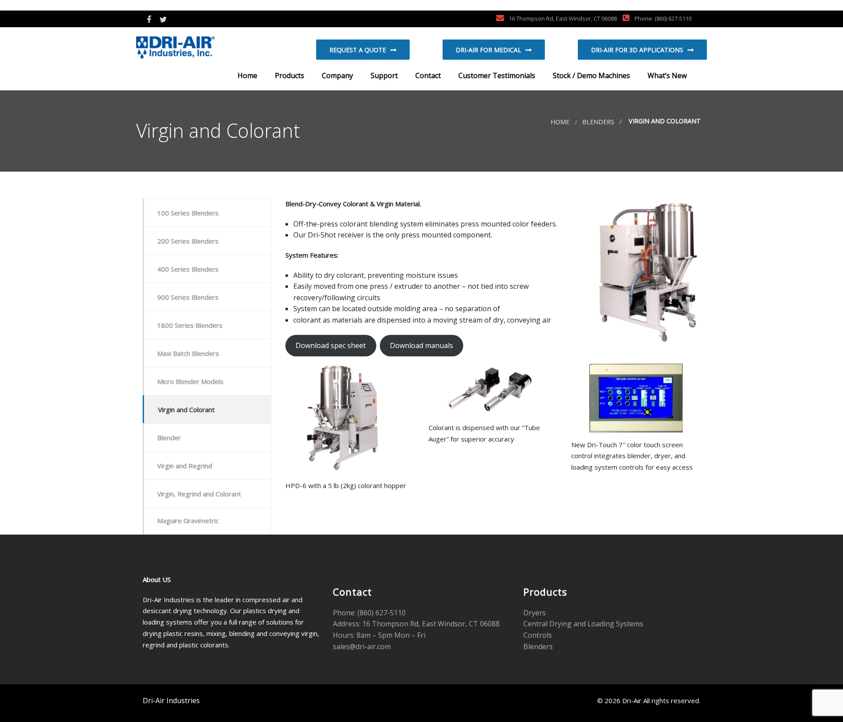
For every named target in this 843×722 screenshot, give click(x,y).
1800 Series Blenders (190, 325)
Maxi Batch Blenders (188, 353)
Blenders (598, 122)
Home (246, 75)
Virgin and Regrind (184, 465)
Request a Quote (357, 50)
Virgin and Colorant (186, 409)
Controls (537, 635)
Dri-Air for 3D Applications (637, 50)
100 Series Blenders (188, 212)
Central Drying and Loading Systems (583, 624)
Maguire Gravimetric (188, 520)
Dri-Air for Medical (488, 50)
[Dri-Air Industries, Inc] (191, 48)
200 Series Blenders (188, 241)
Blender (169, 437)
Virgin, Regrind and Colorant (199, 493)
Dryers (534, 613)
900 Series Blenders (188, 297)
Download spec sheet (330, 345)
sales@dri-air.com (362, 646)
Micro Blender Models (190, 381)
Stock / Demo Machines (590, 75)
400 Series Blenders (188, 269)
